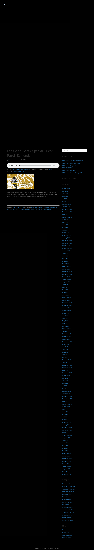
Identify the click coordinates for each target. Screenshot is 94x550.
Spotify (15, 171)
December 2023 (67, 271)
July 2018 (65, 440)
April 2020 (65, 386)
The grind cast (39, 209)
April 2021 (65, 354)
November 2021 (67, 336)
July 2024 (65, 253)
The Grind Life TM (67, 510)
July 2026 (65, 191)
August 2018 (66, 438)
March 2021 (65, 357)
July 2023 (65, 284)
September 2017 (67, 466)
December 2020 (67, 365)
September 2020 (67, 373)
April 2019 (65, 417)
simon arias (30, 209)
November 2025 (67, 212)
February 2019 (66, 422)
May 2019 (65, 414)
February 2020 (66, 391)
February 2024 (66, 266)
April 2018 (65, 448)
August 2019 (66, 406)
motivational (23, 209)
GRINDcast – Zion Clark (69, 170)
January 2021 (66, 362)
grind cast (9, 209)
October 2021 (66, 339)
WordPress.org (66, 537)
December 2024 (67, 240)
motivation (16, 209)
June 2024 (65, 256)
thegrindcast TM (67, 515)
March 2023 (65, 295)
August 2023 (66, 282)
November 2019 (67, 399)
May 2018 (65, 445)
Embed (50, 169)
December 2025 (67, 209)
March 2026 (65, 201)
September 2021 (67, 341)
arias (32, 207)
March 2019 (65, 419)
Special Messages (67, 507)
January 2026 (66, 206)
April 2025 (65, 230)
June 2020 (65, 380)
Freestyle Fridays (67, 484)
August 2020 (66, 375)
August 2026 (66, 188)
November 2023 (67, 274)
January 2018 (66, 456)
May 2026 (65, 196)
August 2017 (66, 469)
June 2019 (65, 412)
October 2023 (66, 276)
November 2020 (67, 367)
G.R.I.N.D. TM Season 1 (69, 486)
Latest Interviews (67, 494)
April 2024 (65, 261)
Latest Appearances (68, 491)
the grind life (47, 209)
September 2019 (67, 404)
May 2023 (65, 290)
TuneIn (20, 171)
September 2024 (67, 248)
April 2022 (65, 323)
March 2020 (65, 388)
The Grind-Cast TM (18, 207)
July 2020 (65, 378)
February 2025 (66, 235)
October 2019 (66, 401)
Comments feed (67, 535)
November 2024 (67, 243)
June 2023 (65, 287)
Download (27, 169)
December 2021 (67, 334)
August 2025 (66, 219)
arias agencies (39, 207)
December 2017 (67, 458)
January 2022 (66, 331)
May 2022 (65, 321)
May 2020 (65, 383)
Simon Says (65, 504)
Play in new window (17, 169)
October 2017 (66, 464)
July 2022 (65, 315)
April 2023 (65, 292)
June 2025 (65, 225)
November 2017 (67, 461)
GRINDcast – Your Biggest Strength (72, 160)
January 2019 (66, 425)
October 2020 (66, 370)
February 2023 (66, 297)
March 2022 (65, 326)
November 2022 (67, 305)
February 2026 (66, 204)
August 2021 (66, 344)
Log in (64, 530)
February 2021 (66, 360)
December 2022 (67, 302)
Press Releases (66, 499)
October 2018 (66, 432)
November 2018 (67, 430)
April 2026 (65, 199)
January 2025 (66, 238)
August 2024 (66, 251)
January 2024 (66, 269)
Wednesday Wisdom (68, 520)
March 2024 (65, 264)
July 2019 (65, 409)
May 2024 (65, 258)
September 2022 (67, 310)
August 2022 (66, 313)
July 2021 (65, 347)
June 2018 (65, 443)
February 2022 (66, 328)
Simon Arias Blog (67, 502)
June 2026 (65, 193)
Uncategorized (66, 517)
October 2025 (66, 214)
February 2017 (66, 474)
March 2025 (65, 232)
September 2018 (67, 435)
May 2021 (65, 352)
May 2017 (65, 471)
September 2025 (67, 217)
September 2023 (67, 279)
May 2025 (65, 227)
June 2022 (65, 318)
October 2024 (66, 245)
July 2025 (65, 222)
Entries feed (65, 532)
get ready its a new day (50, 207)
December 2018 (67, 427)
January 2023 (66, 300)
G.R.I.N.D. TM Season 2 (69, 489)
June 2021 (65, 349)
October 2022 (66, 308)
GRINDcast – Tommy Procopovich (72, 173)
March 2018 (65, 451)
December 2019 (67, 396)
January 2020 (66, 393)
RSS (24, 171)
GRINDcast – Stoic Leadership (71, 163)
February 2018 (66, 453)
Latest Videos (66, 497)
